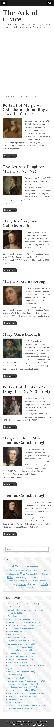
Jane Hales (12, 616)
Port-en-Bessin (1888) (17, 703)
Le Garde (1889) (15, 675)
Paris (21, 581)
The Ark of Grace (20, 16)
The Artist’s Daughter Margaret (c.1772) (23, 169)
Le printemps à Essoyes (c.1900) (21, 653)
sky (29, 584)
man (36, 577)
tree (33, 584)
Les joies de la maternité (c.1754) (22, 690)
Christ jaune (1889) (16, 699)
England (10, 570)
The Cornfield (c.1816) (17, 662)
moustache (43, 578)
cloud (28, 566)
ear (44, 567)
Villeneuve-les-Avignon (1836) (20, 647)
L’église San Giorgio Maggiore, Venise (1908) (26, 681)
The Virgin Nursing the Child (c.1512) (23, 604)
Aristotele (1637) (15, 631)
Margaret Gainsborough (25, 281)
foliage (13, 574)
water (23, 587)
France (24, 573)
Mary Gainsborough (21, 334)
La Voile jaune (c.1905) (17, 678)
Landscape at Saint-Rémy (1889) (22, 644)
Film (40, 570)
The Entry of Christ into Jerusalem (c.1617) (26, 693)
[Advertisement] (27, 64)
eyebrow (27, 570)
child (23, 567)
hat (47, 574)
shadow (10, 584)
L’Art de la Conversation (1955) (21, 619)
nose (16, 580)
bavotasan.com (38, 724)
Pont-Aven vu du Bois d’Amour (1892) (23, 656)
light (26, 577)
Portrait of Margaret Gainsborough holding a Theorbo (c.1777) (25, 109)
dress (40, 567)
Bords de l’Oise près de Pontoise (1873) (24, 684)
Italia (10, 577)
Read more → (9, 156)
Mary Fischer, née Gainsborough (20, 223)
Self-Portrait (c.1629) (16, 638)
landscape (18, 577)
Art (14, 566)
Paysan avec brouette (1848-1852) (22, 641)
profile (32, 581)
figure (34, 570)
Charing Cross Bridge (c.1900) (20, 659)
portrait (26, 580)
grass (32, 574)
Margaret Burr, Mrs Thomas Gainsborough (24, 440)
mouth (10, 581)
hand (42, 573)
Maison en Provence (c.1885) (20, 650)
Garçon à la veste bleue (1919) (21, 628)
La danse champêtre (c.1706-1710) (22, 687)
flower (8, 574)
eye (22, 570)
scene (38, 580)
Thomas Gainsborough (24, 495)
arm (10, 567)
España (17, 570)
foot (17, 574)
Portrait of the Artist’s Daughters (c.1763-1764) (26, 389)
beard (19, 567)
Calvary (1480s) (14, 607)
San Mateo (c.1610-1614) (18, 635)
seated (43, 580)
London (32, 577)
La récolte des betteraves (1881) (21, 709)
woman (29, 587)
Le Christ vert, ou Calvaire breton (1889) (25, 625)
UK (39, 584)
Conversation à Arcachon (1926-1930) (24, 622)
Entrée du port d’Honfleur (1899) (21, 672)
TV (36, 584)
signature (21, 584)
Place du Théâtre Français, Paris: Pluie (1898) (27, 706)
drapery (34, 567)
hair (36, 573)
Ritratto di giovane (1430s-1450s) (22, 696)
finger (45, 570)
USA (44, 584)
